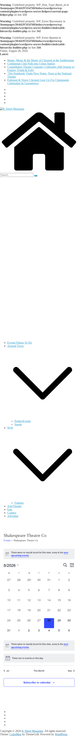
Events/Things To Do (19, 342)
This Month (39, 670)
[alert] (39, 554)
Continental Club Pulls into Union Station (31, 63)
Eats (9, 509)
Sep (70, 670)
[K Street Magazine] (39, 171)
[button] (42, 417)
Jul (7, 670)
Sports (18, 424)
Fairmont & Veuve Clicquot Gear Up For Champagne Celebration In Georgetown (38, 81)
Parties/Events (23, 421)
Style (10, 427)
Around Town (15, 345)
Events (7, 540)
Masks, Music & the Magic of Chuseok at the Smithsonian (40, 60)
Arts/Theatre (14, 506)
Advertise (12, 516)
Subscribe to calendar (37, 682)
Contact (11, 512)
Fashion (19, 502)
